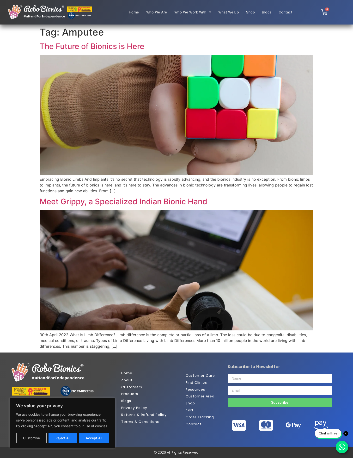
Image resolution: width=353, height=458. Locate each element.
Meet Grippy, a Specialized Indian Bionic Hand (123, 201)
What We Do (228, 12)
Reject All (62, 438)
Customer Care (200, 375)
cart (190, 410)
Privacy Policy (134, 407)
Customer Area (200, 396)
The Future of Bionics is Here (92, 46)
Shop (250, 12)
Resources (195, 389)
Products (129, 393)
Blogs (267, 12)
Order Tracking (200, 417)
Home (134, 12)
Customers (131, 387)
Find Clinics (196, 382)
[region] (62, 423)
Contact (285, 12)
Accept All (94, 438)
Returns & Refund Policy (144, 414)
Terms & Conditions (140, 421)
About (127, 380)
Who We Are (156, 12)
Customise (31, 438)
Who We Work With (190, 12)
